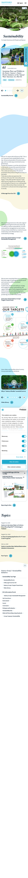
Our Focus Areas (7, 598)
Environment (6, 600)
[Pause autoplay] (21, 90)
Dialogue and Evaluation (9, 608)
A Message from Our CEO (10, 582)
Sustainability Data (7, 610)
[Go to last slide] (2, 90)
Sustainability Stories (9, 580)
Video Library (7, 588)
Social (4, 603)
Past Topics (4, 555)
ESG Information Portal (9, 592)
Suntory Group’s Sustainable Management (14, 595)
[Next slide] (17, 90)
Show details (19, 457)
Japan (21, 3)
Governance (6, 605)
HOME (3, 8)
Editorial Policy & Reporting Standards (12, 613)
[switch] (24, 441)
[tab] (5, 90)
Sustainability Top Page (9, 576)
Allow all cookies (14, 461)
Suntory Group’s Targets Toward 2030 (13, 585)
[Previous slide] (2, 397)
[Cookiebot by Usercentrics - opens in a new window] (19, 410)
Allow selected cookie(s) (14, 467)
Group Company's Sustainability (12, 616)
